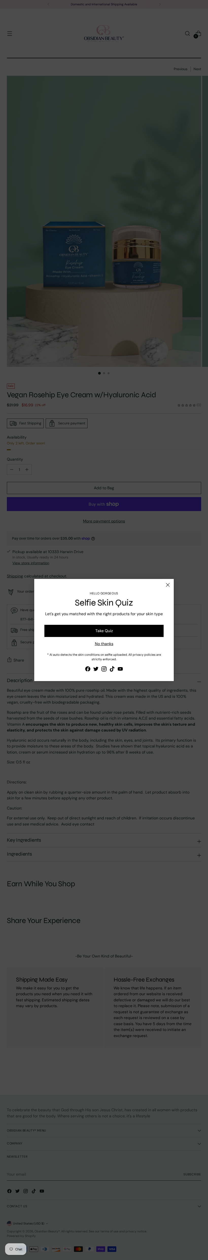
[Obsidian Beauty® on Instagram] (104, 670)
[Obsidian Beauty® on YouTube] (120, 670)
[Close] (168, 585)
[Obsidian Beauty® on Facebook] (88, 670)
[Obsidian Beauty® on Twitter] (96, 670)
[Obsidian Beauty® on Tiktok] (112, 670)
